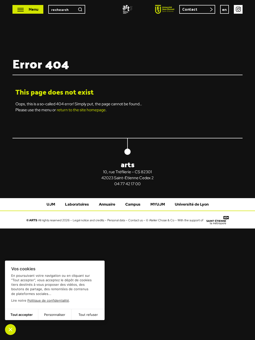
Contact (189, 9)
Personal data (116, 220)
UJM (51, 204)
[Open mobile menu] (27, 9)
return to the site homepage (81, 110)
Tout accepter (21, 315)
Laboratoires (77, 204)
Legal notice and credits (88, 220)
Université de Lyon (192, 204)
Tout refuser (88, 315)
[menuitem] (224, 9)
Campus (132, 204)
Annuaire (107, 204)
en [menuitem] (224, 9)
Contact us (135, 220)
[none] (224, 9)
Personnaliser (54, 315)
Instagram (238, 9)
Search (80, 9)
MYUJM (157, 204)
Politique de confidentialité (48, 300)
